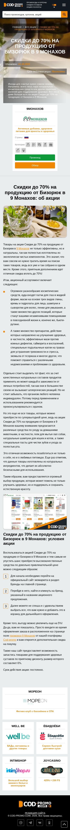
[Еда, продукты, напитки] (50, 144)
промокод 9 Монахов (22, 635)
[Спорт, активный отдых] (23, 150)
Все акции (30, 27)
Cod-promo (9, 639)
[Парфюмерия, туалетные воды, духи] (45, 144)
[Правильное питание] (17, 150)
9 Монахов (22, 248)
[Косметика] (33, 144)
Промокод (35, 157)
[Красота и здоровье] (28, 144)
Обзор (35, 165)
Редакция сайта (35, 813)
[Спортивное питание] (39, 144)
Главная (16, 27)
